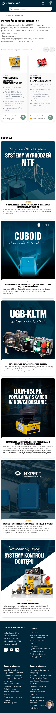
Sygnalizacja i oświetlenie (13, 673)
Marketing (34, 646)
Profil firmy (34, 632)
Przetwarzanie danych (38, 654)
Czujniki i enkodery (11, 670)
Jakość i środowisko (37, 638)
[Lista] (45, 49)
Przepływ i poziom (37, 697)
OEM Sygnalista (36, 657)
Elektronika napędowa (12, 686)
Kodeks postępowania (38, 640)
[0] (49, 3)
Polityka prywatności (37, 651)
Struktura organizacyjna (39, 635)
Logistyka (33, 643)
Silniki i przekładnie (11, 684)
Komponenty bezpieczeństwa (41, 675)
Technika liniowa (10, 689)
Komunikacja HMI (10, 703)
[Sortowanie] (52, 49)
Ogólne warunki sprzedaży (40, 649)
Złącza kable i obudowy (12, 675)
